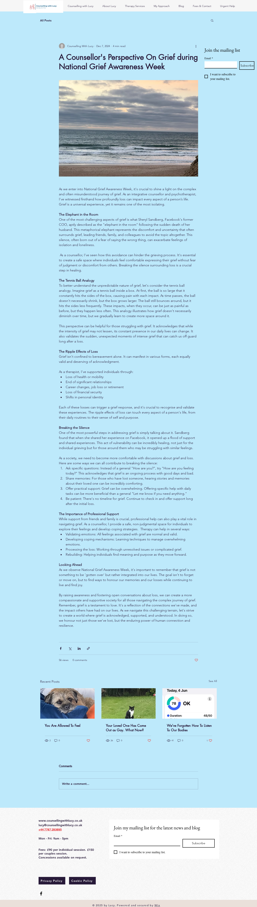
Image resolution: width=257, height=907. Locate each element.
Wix (157, 905)
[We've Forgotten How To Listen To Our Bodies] (189, 703)
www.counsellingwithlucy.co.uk (60, 820)
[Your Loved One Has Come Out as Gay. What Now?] (128, 703)
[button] (212, 20)
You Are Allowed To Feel (62, 725)
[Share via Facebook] (60, 648)
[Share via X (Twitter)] (70, 648)
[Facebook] (41, 893)
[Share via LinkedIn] (79, 648)
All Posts (46, 20)
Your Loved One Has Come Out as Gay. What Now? (126, 727)
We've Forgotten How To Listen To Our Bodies (189, 727)
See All (213, 681)
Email (209, 58)
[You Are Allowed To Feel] (67, 703)
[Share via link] (88, 648)
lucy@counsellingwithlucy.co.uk (60, 825)
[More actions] (196, 46)
